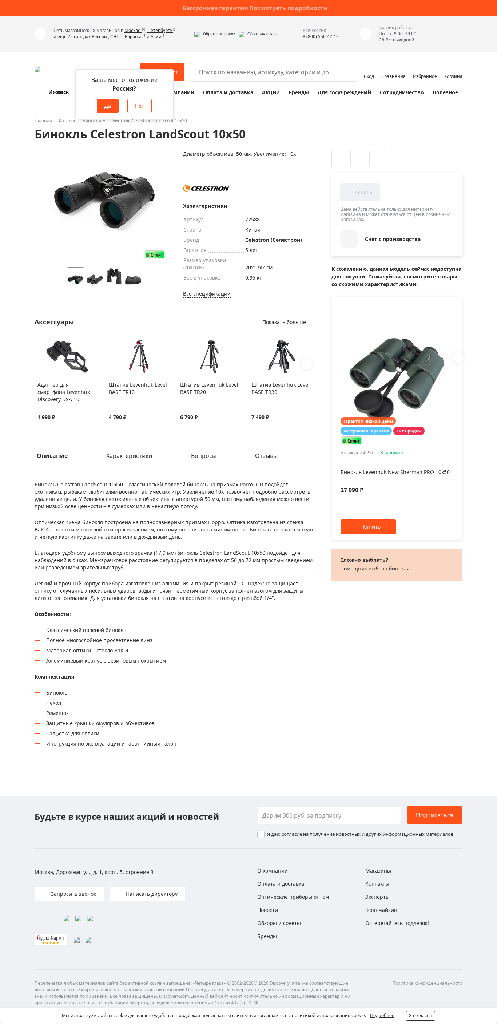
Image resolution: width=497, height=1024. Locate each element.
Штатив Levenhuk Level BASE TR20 (209, 388)
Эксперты (377, 896)
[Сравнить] (50, 343)
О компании (177, 92)
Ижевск (58, 91)
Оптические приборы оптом (293, 896)
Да (107, 105)
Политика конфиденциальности (427, 983)
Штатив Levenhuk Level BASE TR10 (138, 388)
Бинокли (92, 121)
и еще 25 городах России (80, 36)
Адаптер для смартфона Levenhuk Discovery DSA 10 (63, 392)
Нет (139, 105)
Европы (133, 36)
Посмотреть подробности (288, 8)
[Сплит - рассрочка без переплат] (155, 254)
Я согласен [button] (420, 1015)
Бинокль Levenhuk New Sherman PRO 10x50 (395, 471)
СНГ (114, 36)
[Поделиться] (377, 158)
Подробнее (382, 1015)
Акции (271, 92)
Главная (43, 121)
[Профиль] (369, 68)
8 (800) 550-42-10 (321, 36)
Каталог (67, 121)
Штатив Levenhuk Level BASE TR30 (280, 388)
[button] (214, 33)
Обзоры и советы (279, 923)
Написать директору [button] (151, 893)
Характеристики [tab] (129, 456)
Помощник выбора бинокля (375, 568)
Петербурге (160, 30)
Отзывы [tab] (266, 456)
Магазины (378, 870)
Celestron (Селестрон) (273, 239)
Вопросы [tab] (203, 456)
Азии (156, 36)
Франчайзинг (382, 909)
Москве (133, 30)
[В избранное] (41, 343)
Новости (267, 909)
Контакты (377, 883)
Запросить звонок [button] (72, 893)
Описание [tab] (52, 456)
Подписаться (434, 815)
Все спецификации (207, 293)
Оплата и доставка (228, 92)
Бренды (299, 92)
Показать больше (284, 322)
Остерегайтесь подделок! (397, 923)
